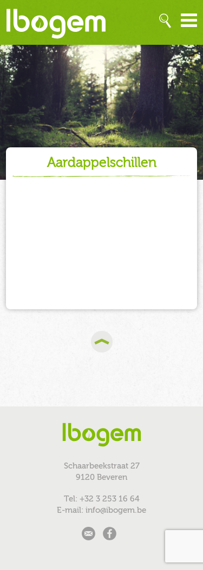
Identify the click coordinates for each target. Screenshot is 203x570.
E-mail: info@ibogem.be (101, 510)
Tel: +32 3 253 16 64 (102, 499)
